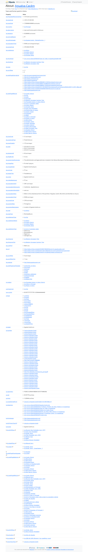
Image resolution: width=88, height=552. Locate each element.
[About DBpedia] (10, 2)
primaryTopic (11, 542)
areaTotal (9, 23)
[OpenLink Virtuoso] (32, 547)
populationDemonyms (13, 187)
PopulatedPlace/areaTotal (13, 16)
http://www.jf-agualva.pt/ (30, 80)
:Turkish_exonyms (29, 525)
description (10, 30)
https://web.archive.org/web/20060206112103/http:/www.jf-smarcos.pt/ (43, 82)
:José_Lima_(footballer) (30, 108)
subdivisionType (11, 229)
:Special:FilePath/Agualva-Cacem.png (37, 405)
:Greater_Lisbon (29, 121)
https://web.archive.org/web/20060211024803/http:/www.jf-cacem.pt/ (42, 83)
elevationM (10, 153)
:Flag (26, 271)
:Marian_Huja (28, 436)
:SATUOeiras (28, 503)
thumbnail (9, 58)
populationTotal (11, 43)
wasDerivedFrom (11, 401)
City (16, 9)
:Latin (26, 97)
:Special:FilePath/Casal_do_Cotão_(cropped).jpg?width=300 (42, 58)
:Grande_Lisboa (29, 55)
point (9, 292)
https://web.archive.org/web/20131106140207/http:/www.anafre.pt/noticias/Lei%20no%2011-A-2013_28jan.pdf (52, 87)
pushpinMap (10, 204)
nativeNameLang (11, 180)
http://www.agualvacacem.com (32, 90)
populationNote (11, 194)
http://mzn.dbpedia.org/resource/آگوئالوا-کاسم (36, 372)
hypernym (10, 289)
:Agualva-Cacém (30, 330)
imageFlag (9, 163)
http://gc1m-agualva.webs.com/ (32, 77)
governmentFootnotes (13, 160)
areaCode (9, 20)
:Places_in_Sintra (29, 118)
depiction (9, 405)
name (8, 177)
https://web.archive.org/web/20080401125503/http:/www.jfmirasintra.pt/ (43, 85)
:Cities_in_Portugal (29, 116)
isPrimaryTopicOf (11, 423)
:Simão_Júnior (28, 433)
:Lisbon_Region (29, 53)
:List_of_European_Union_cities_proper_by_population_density (41, 497)
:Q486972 (28, 304)
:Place (26, 297)
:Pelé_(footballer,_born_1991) (32, 435)
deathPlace (11, 443)
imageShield (10, 167)
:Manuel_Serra (28, 443)
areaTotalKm (10, 143)
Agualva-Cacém (25, 6)
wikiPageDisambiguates (13, 453)
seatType (9, 214)
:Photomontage (29, 275)
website (9, 262)
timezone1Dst (10, 242)
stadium (10, 538)
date (8, 146)
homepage (10, 418)
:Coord (26, 269)
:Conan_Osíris (28, 482)
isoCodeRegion (11, 37)
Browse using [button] (21, 2)
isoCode (9, 170)
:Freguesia (27, 113)
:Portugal (27, 27)
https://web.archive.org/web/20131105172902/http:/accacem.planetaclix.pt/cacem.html (47, 250)
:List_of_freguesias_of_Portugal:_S (33, 510)
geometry (9, 391)
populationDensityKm (12, 190)
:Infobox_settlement (30, 274)
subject (8, 282)
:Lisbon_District (29, 52)
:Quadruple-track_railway (31, 502)
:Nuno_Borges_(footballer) (31, 440)
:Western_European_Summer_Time (34, 62)
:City (26, 67)
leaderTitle (10, 173)
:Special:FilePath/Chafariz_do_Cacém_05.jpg (38, 410)
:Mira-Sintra (28, 120)
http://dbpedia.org (33, 9)
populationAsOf (11, 183)
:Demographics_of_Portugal (32, 487)
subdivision (10, 50)
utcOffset (9, 70)
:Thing (26, 296)
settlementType (11, 217)
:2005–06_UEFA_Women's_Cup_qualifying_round (37, 538)
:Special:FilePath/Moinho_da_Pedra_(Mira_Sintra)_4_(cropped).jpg (44, 411)
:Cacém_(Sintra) (29, 93)
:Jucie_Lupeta (28, 485)
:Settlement (28, 315)
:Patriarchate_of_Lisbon (31, 110)
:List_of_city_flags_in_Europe (32, 507)
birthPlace (10, 430)
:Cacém (27, 453)
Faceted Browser (66, 2)
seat (8, 210)
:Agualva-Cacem (29, 462)
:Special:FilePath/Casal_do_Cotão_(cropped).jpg (39, 408)
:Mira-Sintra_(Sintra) (30, 131)
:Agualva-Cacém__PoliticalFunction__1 (34, 40)
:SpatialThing (28, 324)
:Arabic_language (29, 123)
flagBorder (10, 156)
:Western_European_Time (31, 63)
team (9, 446)
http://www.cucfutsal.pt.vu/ (31, 78)
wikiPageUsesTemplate (13, 266)
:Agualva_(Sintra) (29, 130)
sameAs (9, 330)
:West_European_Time (30, 128)
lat (7, 395)
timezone (9, 239)
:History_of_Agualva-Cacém (32, 464)
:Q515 (27, 305)
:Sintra (26, 50)
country (9, 27)
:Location (27, 300)
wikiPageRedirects (13, 457)
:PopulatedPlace (29, 312)
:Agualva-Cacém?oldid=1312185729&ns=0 (37, 401)
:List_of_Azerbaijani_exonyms (32, 515)
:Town (26, 319)
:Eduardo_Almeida (29, 493)
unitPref (9, 245)
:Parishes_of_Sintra (30, 266)
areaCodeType (11, 140)
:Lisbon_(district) (29, 125)
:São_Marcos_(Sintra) (30, 133)
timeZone (9, 62)
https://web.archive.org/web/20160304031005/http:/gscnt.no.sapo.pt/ (42, 88)
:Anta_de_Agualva (29, 498)
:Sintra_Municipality (30, 126)
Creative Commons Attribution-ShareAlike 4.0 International (60, 549)
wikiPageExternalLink (12, 75)
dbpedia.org (51, 9)
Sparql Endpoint (77, 2)
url (7, 249)
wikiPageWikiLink (11, 93)
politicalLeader (11, 40)
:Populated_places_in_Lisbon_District (34, 102)
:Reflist (26, 277)
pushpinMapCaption (12, 207)
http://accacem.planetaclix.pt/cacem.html (35, 75)
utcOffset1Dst (10, 259)
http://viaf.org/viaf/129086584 (32, 360)
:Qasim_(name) (29, 112)
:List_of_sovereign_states (31, 103)
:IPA (26, 272)
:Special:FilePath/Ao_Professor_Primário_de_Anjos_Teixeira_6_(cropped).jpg (47, 407)
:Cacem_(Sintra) (29, 469)
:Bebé (26, 115)
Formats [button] (30, 2)
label (8, 327)
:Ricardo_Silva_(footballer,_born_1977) (34, 430)
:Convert (27, 267)
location (10, 535)
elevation (9, 33)
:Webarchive (28, 279)
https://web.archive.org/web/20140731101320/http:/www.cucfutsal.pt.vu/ (43, 252)
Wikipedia (32, 549)
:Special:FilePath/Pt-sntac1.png (35, 415)
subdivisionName (11, 220)
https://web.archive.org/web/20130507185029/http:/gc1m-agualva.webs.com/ (44, 249)
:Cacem (27, 467)
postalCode (10, 47)
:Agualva (27, 452)
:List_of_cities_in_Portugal (31, 495)
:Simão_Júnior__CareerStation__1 (33, 448)
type (8, 67)
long (8, 398)
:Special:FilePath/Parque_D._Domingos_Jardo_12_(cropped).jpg (43, 413)
